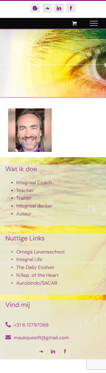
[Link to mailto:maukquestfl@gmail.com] (8, 337)
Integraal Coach (34, 182)
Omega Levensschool (40, 252)
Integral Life (29, 259)
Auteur (24, 214)
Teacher (25, 190)
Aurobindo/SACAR (36, 283)
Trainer (24, 198)
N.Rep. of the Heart (37, 275)
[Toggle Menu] (93, 23)
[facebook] (65, 351)
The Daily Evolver (35, 267)
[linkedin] (53, 351)
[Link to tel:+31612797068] (8, 324)
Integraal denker (34, 206)
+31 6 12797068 (31, 325)
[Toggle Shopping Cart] (74, 23)
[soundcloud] (41, 351)
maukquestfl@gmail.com (41, 337)
